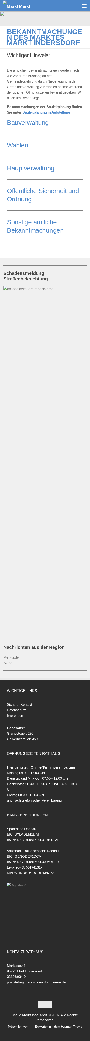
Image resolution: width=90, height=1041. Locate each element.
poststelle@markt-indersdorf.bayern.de (36, 982)
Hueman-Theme (71, 1026)
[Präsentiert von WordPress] (30, 1026)
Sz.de (7, 663)
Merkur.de (11, 657)
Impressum (15, 715)
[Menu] (84, 5)
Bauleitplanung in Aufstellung (46, 112)
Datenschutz (16, 710)
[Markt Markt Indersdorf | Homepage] (21, 6)
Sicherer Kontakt (19, 704)
